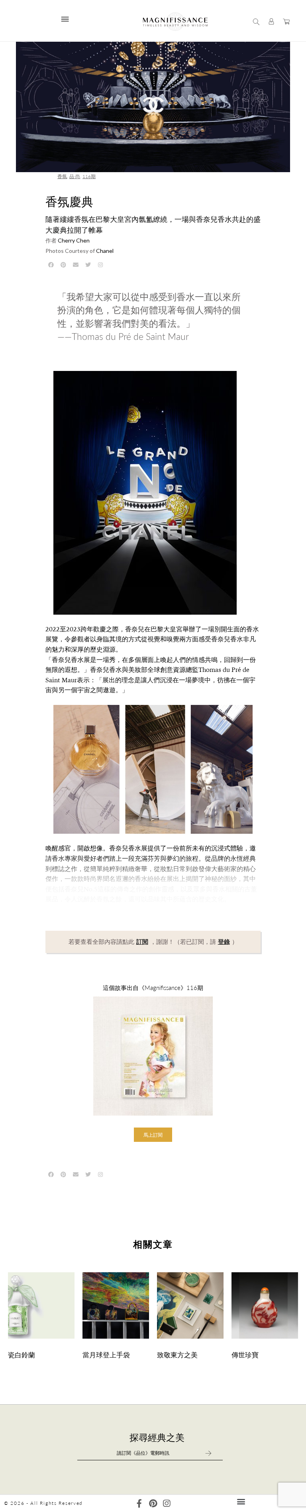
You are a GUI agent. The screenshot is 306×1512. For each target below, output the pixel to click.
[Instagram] (166, 1503)
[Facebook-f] (139, 1503)
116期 (89, 176)
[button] (153, 1135)
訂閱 (142, 942)
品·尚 (74, 176)
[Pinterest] (153, 1503)
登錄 (224, 942)
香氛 (62, 176)
